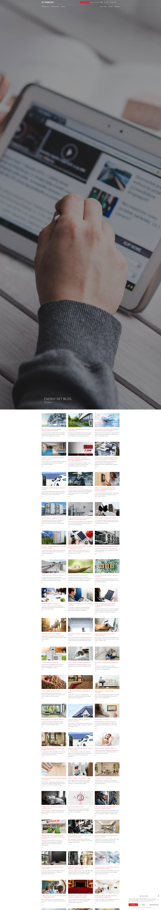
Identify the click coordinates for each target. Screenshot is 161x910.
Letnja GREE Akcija (84, 2)
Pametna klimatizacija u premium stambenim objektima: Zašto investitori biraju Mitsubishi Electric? (79, 459)
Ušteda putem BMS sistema (76, 488)
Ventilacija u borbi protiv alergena (51, 634)
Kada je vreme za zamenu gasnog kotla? (79, 662)
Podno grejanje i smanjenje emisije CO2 (53, 719)
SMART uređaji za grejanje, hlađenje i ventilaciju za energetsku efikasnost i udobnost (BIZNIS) (105, 489)
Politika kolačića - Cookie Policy (140, 907)
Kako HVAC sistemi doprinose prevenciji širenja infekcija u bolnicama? (106, 896)
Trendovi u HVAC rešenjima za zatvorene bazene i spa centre (53, 458)
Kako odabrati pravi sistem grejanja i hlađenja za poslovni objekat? (52, 429)
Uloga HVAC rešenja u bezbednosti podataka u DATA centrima (78, 867)
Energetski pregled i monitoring (50, 604)
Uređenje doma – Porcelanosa (103, 778)
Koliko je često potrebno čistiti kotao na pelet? (79, 691)
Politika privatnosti (148, 907)
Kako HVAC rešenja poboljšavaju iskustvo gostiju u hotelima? (106, 836)
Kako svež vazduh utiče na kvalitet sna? (106, 748)
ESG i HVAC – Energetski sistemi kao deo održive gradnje (79, 429)
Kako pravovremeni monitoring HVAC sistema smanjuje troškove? (105, 807)
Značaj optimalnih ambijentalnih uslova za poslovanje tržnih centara (107, 867)
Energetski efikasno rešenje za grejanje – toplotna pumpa (53, 807)
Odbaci (143, 904)
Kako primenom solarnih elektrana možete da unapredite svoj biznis (80, 547)
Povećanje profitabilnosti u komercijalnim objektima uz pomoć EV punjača (79, 518)
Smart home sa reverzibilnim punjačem (106, 518)
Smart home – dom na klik (102, 719)
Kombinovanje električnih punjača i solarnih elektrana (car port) (80, 748)
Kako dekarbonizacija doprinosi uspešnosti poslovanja (106, 575)
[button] (158, 896)
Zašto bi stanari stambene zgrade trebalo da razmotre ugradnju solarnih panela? (106, 458)
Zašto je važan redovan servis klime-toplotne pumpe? (105, 634)
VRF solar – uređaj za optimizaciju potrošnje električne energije (54, 547)
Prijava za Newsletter (95, 2)
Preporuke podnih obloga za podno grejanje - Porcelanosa (54, 779)
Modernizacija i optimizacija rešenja (78, 575)
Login (105, 2)
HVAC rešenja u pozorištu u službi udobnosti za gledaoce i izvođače (77, 896)
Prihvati (133, 904)
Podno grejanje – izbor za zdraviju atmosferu (104, 691)
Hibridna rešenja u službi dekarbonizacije (106, 546)
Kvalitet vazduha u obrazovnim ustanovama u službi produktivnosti (54, 896)
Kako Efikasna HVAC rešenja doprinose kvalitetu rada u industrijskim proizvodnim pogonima (53, 837)
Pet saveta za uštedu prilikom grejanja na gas (106, 663)
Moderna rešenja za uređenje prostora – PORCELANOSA (53, 867)
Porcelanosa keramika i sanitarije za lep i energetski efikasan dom (53, 748)
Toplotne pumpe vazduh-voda (50, 662)
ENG (118, 2)
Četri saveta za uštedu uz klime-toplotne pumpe (79, 634)
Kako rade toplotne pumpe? (76, 807)
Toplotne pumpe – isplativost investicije (52, 518)
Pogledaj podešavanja (153, 904)
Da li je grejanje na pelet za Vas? (50, 691)
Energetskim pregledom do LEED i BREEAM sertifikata (80, 604)
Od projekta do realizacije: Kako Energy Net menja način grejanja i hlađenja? (107, 429)
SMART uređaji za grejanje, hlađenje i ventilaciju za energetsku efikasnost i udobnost (105, 605)
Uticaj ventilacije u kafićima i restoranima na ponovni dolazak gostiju (80, 836)
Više (42, 438)
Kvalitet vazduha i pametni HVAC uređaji (79, 778)
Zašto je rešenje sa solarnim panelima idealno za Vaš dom (78, 720)
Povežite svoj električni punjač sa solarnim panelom (53, 488)
